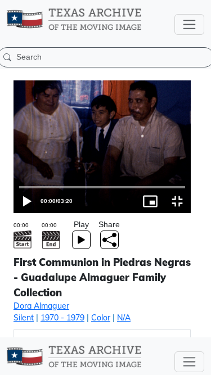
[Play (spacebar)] (13, 362)
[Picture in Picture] (170, 362)
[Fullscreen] (197, 362)
